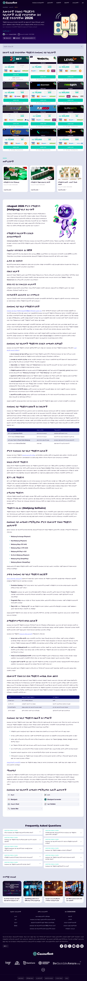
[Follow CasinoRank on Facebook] (61, 946)
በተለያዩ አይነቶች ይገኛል (28, 455)
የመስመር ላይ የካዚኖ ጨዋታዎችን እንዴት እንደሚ (42, 919)
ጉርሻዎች (58, 2)
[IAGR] (8, 963)
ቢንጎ (15, 916)
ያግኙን (70, 919)
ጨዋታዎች (50, 2)
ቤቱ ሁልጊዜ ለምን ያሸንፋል (43, 916)
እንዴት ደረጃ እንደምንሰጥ (70, 926)
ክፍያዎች (66, 2)
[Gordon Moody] (44, 963)
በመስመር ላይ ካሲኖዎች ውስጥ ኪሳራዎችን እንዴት (42, 929)
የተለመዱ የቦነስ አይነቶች (25, 634)
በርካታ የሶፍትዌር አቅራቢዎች (14, 578)
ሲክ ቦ (15, 922)
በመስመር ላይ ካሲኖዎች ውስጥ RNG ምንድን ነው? (42, 926)
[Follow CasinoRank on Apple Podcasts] (82, 946)
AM (5, 946)
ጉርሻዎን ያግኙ (16, 74)
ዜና (83, 2)
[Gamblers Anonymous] (17, 963)
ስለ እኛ (70, 916)
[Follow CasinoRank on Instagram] (65, 946)
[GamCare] (29, 963)
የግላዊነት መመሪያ (70, 929)
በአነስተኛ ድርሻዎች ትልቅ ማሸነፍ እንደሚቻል (42, 922)
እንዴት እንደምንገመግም (70, 922)
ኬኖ (16, 919)
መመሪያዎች (75, 2)
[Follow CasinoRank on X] (69, 946)
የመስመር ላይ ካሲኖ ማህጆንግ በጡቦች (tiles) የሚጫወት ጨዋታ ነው (24, 311)
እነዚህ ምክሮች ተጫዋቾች (13, 762)
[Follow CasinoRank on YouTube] (73, 946)
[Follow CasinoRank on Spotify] (78, 946)
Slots (15, 926)
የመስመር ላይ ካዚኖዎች (38, 2)
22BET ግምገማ (16, 77)
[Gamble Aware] (67, 963)
